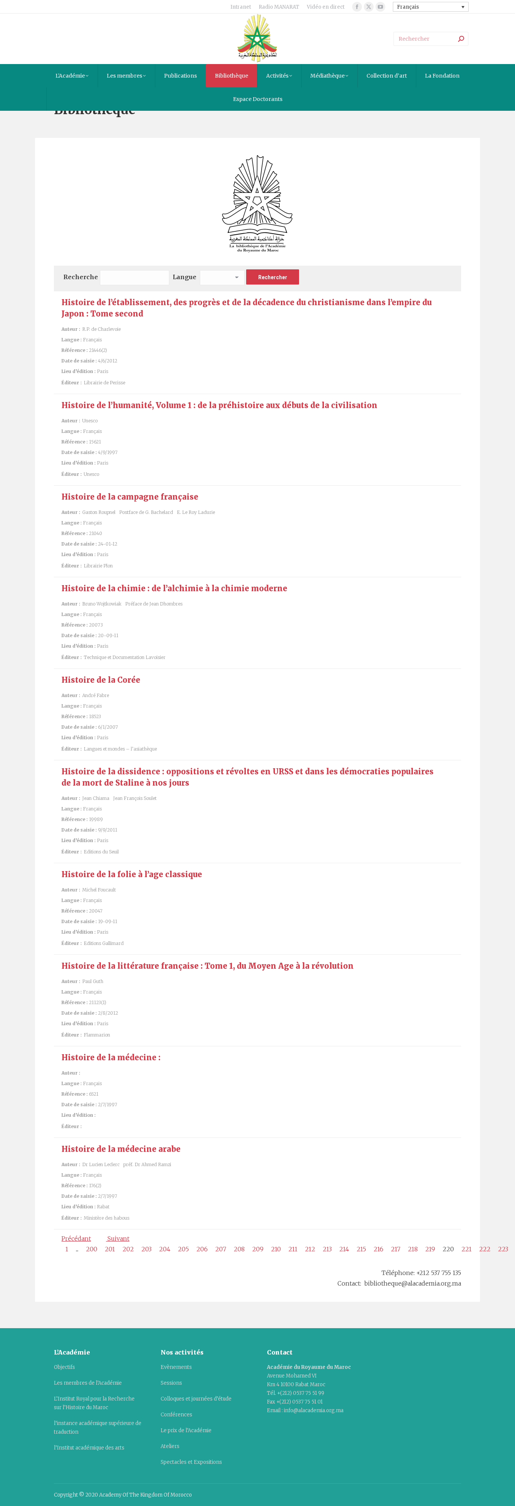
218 (413, 1249)
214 (344, 1249)
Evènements (176, 1367)
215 (361, 1249)
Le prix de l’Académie (186, 1430)
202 (128, 1249)
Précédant (76, 1238)
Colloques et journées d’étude (196, 1399)
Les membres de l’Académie (88, 1383)
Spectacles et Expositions (191, 1462)
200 (91, 1249)
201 (110, 1249)
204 (164, 1249)
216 (378, 1249)
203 (146, 1249)
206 (202, 1249)
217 (395, 1249)
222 (484, 1249)
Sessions (171, 1383)
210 (276, 1249)
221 (466, 1249)
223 (503, 1249)
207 (220, 1249)
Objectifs (64, 1367)
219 (430, 1249)
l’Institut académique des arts (89, 1448)
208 (239, 1249)
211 (292, 1249)
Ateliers (170, 1446)
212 (310, 1249)
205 (183, 1249)
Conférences (176, 1414)
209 (258, 1249)
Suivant (117, 1238)
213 (327, 1249)
